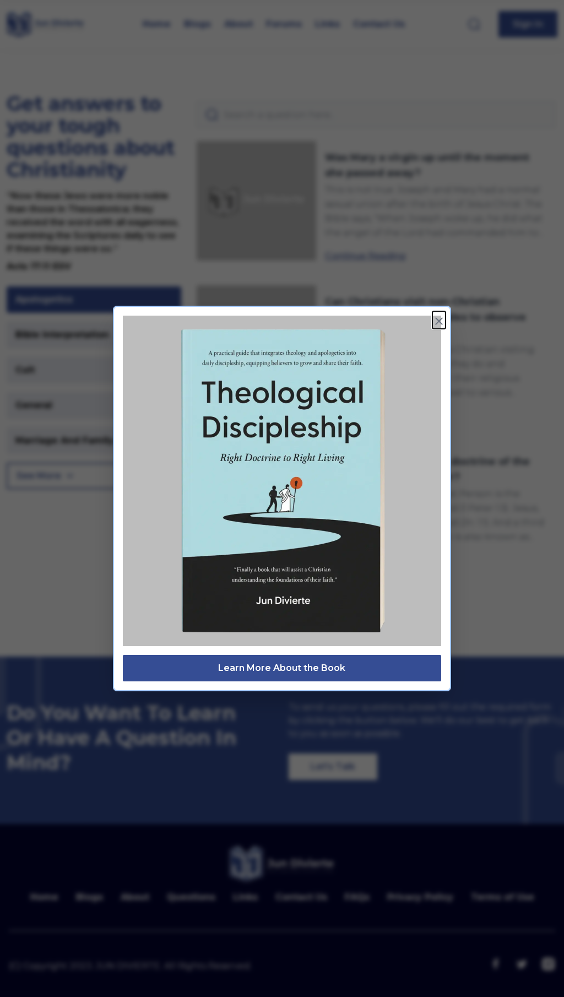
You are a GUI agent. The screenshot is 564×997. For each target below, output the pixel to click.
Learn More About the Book (281, 668)
